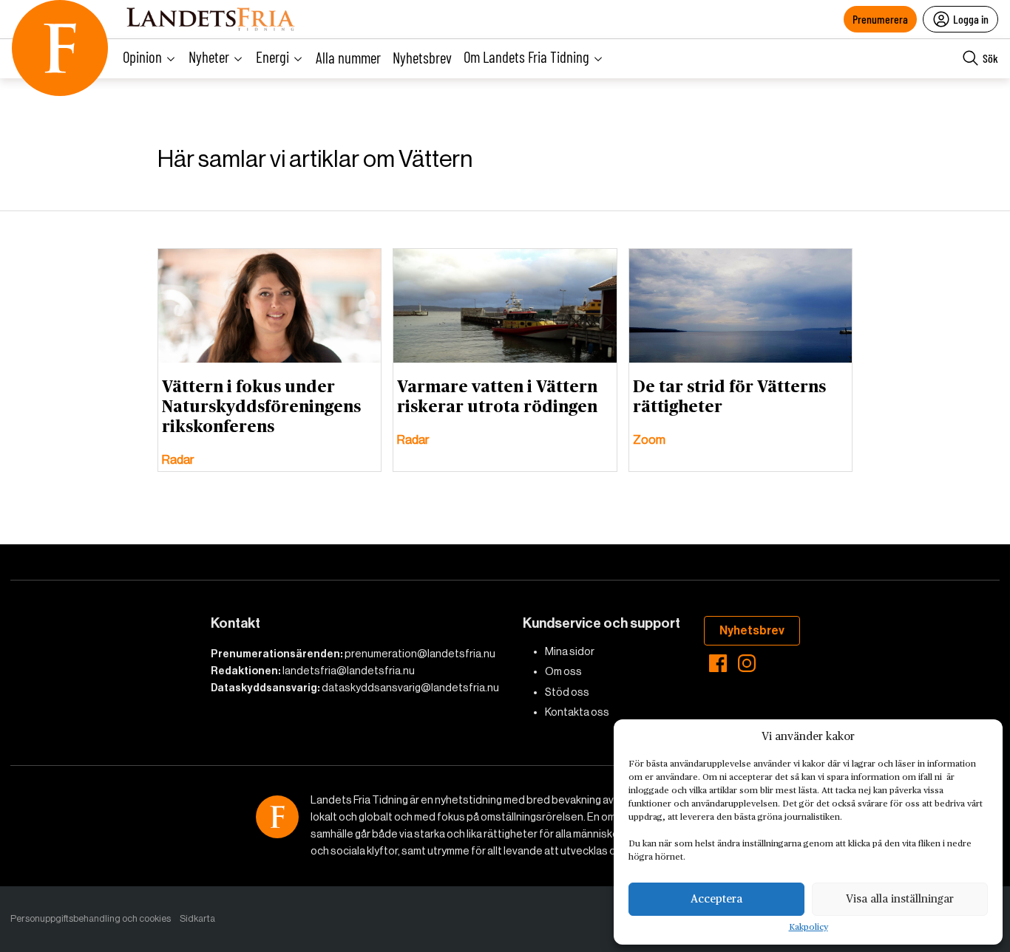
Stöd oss (567, 692)
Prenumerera (880, 19)
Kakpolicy (808, 927)
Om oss (563, 671)
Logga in (971, 19)
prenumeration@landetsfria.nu (420, 654)
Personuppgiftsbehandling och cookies (90, 918)
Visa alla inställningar (900, 899)
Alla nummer (348, 57)
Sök (990, 58)
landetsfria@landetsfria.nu (348, 671)
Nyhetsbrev (422, 57)
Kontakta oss (577, 712)
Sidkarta (197, 918)
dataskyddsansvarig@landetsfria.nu (410, 688)
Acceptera (716, 899)
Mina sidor (569, 651)
